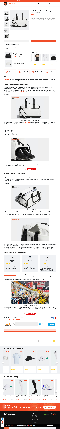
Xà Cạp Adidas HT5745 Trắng (33, 62)
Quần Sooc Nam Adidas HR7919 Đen (50, 396)
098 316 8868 (43, 0)
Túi (4, 79)
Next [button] (28, 20)
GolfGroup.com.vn (12, 425)
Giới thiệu (6, 428)
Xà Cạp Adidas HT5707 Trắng (50, 62)
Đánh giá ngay (51, 324)
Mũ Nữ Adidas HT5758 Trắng (36, 367)
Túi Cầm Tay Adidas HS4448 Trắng (18, 63)
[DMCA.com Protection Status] (46, 414)
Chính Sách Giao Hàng (35, 419)
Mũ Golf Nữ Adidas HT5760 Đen (23, 367)
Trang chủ (39, 4)
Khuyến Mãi (48, 3)
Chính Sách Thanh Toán (35, 418)
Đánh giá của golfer (22, 428)
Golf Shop (43, 3)
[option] (19, 20)
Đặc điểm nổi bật (13, 428)
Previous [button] (11, 20)
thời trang (7, 79)
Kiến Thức (53, 3)
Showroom (50, 0)
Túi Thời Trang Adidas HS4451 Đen (18, 54)
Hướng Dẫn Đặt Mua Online (36, 422)
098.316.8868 (50, 407)
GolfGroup (6, 82)
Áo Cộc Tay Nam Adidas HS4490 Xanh (9, 367)
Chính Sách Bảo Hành (35, 415)
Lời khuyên (29, 428)
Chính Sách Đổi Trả (34, 416)
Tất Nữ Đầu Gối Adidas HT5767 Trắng (50, 367)
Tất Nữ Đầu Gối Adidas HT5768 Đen (23, 396)
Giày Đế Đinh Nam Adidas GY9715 (35, 396)
